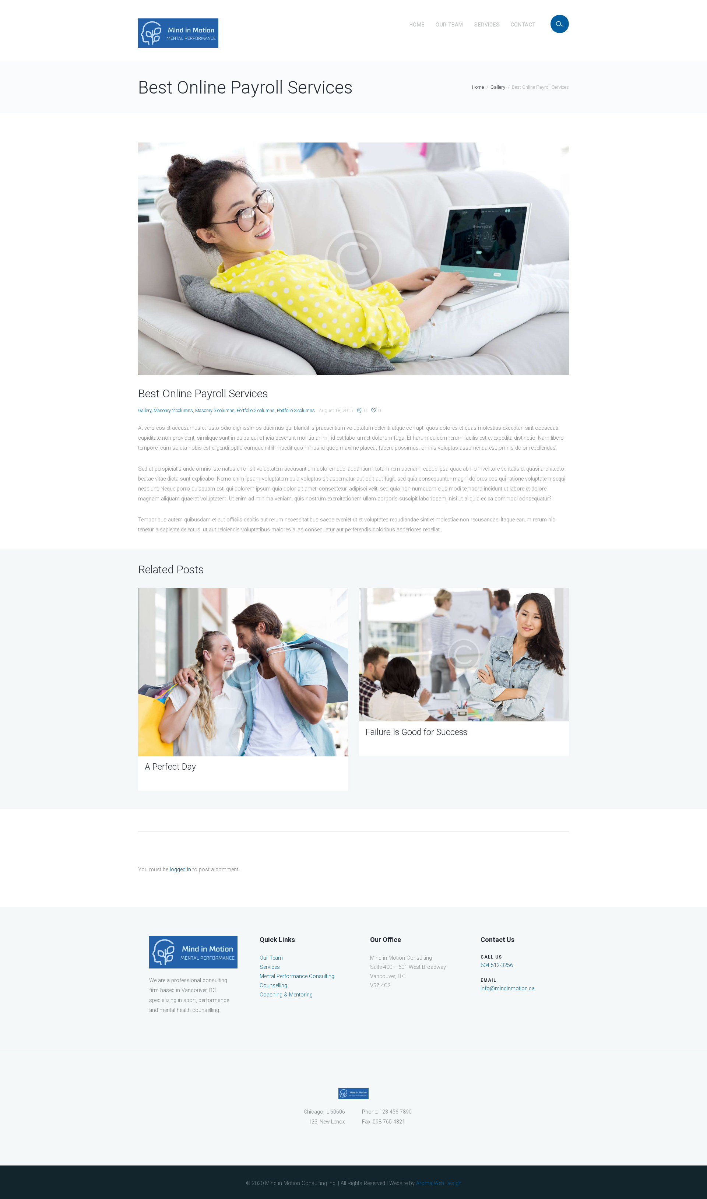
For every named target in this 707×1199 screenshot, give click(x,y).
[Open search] (560, 24)
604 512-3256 (497, 965)
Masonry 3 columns (215, 410)
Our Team (449, 25)
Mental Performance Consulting (297, 976)
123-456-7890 (395, 1112)
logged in (180, 869)
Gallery (497, 87)
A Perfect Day (170, 767)
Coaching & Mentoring (286, 995)
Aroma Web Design (438, 1183)
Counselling (273, 985)
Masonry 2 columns (173, 410)
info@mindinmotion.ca (508, 988)
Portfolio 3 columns (296, 410)
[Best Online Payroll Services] (353, 259)
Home (417, 25)
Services (487, 25)
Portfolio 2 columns (256, 410)
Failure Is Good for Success (416, 732)
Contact (523, 25)
